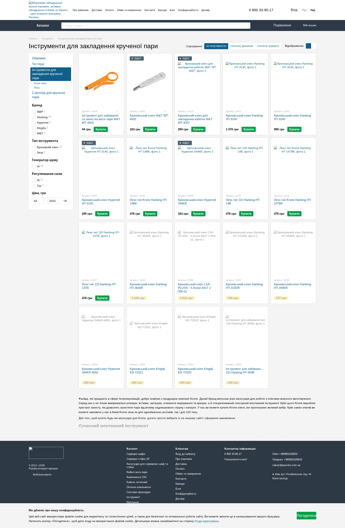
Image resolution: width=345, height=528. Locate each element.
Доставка (97, 10)
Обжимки (39, 58)
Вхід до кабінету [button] (185, 453)
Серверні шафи (136, 453)
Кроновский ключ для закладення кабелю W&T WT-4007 (195, 119)
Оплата (109, 10)
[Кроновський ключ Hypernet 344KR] (197, 166)
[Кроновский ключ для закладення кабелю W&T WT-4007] (197, 81)
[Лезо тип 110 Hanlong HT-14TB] (101, 250)
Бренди (162, 10)
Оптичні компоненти (139, 487)
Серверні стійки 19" (138, 458)
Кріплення (133, 502)
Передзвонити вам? (235, 459)
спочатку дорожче (268, 45)
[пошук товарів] (247, 25)
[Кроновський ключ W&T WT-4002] (149, 81)
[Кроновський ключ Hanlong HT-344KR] (293, 250)
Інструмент (133, 497)
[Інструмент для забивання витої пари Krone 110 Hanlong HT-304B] (245, 334)
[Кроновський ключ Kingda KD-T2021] (149, 334)
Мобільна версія (42, 474)
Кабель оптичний (137, 482)
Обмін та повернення (129, 10)
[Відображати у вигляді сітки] (308, 46)
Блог (172, 10)
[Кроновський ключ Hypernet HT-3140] (101, 166)
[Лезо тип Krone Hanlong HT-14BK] (149, 166)
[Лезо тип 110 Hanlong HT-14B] (245, 166)
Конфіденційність (188, 10)
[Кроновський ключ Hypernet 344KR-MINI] (101, 334)
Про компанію (80, 10)
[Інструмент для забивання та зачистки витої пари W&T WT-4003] (101, 81)
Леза (37, 87)
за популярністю (216, 45)
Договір (205, 10)
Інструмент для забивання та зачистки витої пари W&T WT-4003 (101, 119)
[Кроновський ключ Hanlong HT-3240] (293, 81)
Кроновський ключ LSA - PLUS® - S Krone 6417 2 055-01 (194, 287)
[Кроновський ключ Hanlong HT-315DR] (245, 250)
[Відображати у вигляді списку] (313, 46)
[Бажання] (258, 25)
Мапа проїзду (280, 478)
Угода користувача (206, 521)
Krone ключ (40, 83)
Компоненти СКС (137, 477)
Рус (304, 10)
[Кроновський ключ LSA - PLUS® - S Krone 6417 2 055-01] (197, 250)
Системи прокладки (138, 492)
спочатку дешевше (241, 45)
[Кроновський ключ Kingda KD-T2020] (197, 334)
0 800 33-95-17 (261, 10)
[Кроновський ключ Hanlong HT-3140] (245, 81)
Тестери (38, 64)
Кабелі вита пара (137, 472)
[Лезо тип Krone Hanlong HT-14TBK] (293, 166)
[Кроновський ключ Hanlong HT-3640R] (149, 250)
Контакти (150, 10)
